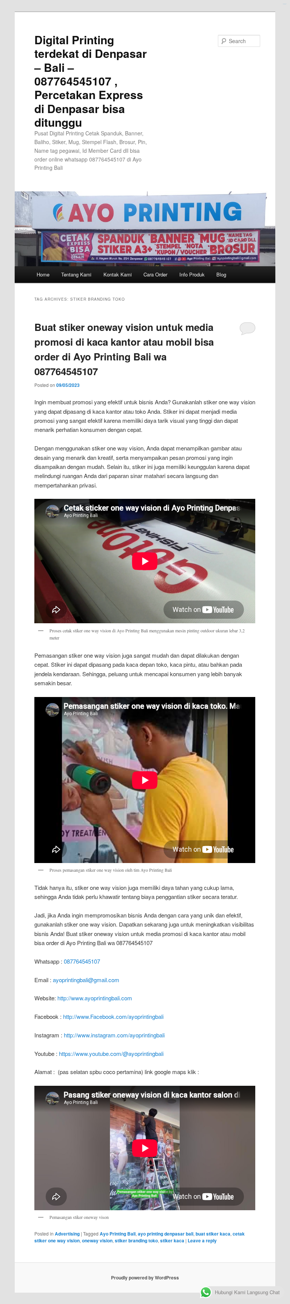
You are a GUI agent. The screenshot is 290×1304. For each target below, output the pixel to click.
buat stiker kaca (213, 1233)
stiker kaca (172, 1240)
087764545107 (82, 961)
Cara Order (155, 274)
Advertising (67, 1233)
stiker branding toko (136, 1240)
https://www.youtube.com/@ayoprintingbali (111, 1053)
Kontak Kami (117, 274)
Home (43, 274)
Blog (221, 274)
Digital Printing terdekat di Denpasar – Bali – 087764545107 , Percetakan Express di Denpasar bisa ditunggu (90, 80)
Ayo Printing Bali (118, 1233)
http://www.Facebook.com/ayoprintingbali (113, 1016)
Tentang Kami (76, 274)
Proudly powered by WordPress (145, 1277)
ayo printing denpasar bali (165, 1233)
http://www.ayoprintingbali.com (94, 998)
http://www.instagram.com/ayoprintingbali (114, 1035)
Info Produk (192, 274)
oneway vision (97, 1240)
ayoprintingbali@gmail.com (86, 980)
